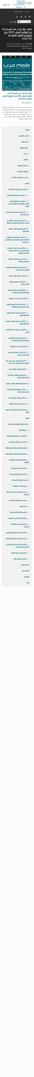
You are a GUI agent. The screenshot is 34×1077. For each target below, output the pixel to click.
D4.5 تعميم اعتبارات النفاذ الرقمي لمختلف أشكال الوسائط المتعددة (18, 339)
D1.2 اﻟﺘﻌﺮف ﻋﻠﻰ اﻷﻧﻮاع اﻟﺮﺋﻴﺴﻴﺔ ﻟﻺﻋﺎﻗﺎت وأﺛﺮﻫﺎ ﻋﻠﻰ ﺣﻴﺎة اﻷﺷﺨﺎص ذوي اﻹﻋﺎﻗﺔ (18, 204)
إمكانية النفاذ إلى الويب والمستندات (17, 518)
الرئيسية (27, 130)
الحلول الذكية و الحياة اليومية (18, 553)
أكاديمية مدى (25, 571)
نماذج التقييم (22, 506)
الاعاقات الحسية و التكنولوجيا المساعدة (16, 532)
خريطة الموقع (19, 11)
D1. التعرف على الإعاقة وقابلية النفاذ (18, 189)
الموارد (27, 418)
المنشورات (26, 577)
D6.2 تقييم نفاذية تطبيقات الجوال (17, 398)
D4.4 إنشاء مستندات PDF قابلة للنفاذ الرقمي (17, 331)
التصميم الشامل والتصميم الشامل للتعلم (15, 454)
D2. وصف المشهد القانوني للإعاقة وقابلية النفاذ (19, 230)
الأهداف (25, 159)
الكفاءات (27, 183)
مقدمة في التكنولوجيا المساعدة (17, 442)
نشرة (27, 582)
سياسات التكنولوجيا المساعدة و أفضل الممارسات (17, 493)
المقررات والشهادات (22, 171)
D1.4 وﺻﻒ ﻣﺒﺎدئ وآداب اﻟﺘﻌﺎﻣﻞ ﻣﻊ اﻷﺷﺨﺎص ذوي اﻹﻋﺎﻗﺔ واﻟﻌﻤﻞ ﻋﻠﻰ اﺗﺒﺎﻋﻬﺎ (18, 222)
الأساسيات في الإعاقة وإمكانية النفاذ (16, 436)
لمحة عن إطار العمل (24, 136)
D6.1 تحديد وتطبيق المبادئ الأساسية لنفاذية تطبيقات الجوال (18, 391)
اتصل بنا (27, 11)
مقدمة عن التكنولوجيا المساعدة (17, 500)
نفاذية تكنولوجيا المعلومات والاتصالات (18, 424)
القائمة (5, 5)
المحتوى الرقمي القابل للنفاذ (18, 468)
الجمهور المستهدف (22, 165)
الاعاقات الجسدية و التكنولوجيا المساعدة (19, 525)
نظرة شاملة (24, 142)
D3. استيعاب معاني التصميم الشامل (18, 276)
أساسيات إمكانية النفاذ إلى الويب (17, 474)
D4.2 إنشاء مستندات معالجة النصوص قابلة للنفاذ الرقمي (17, 314)
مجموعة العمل (25, 565)
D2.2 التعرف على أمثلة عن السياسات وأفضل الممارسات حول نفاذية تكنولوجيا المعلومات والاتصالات (18, 250)
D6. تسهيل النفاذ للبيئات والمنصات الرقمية (17, 383)
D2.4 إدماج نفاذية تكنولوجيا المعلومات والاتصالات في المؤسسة (17, 269)
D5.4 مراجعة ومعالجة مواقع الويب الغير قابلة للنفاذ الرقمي (18, 376)
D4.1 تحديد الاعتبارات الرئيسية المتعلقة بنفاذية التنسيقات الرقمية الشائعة (18, 306)
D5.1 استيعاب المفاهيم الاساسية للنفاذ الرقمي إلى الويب (18, 354)
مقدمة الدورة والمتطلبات (19, 486)
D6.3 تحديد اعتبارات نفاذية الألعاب (17, 404)
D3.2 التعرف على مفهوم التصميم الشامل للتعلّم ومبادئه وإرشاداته (18, 291)
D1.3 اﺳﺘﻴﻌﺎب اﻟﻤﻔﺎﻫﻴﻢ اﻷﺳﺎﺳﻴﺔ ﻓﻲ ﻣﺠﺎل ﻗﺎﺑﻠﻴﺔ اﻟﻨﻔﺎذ (17, 213)
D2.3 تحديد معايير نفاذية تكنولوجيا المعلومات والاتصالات (18, 260)
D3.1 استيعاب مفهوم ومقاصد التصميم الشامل (19, 283)
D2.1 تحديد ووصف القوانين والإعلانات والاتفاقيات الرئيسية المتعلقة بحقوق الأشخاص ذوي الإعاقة (17, 240)
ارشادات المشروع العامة (19, 559)
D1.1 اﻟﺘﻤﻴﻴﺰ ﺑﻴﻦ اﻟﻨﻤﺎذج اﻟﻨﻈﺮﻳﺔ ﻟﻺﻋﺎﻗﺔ (16, 195)
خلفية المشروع (24, 148)
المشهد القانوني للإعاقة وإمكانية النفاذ (15, 448)
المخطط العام (22, 430)
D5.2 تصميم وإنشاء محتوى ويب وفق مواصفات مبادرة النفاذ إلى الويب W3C (17, 362)
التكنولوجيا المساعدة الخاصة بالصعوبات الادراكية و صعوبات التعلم (17, 546)
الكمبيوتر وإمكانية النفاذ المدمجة (17, 512)
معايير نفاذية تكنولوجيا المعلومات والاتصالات (19, 461)
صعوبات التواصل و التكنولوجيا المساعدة (15, 538)
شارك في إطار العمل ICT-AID (20, 177)
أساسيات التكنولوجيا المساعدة (20, 480)
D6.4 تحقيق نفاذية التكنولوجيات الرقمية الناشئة (17, 411)
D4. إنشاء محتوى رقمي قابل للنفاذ (18, 298)
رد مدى (25, 153)
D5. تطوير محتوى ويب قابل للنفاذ (19, 346)
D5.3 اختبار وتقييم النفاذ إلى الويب (17, 369)
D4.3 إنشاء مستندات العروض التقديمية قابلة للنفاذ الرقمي (17, 323)
